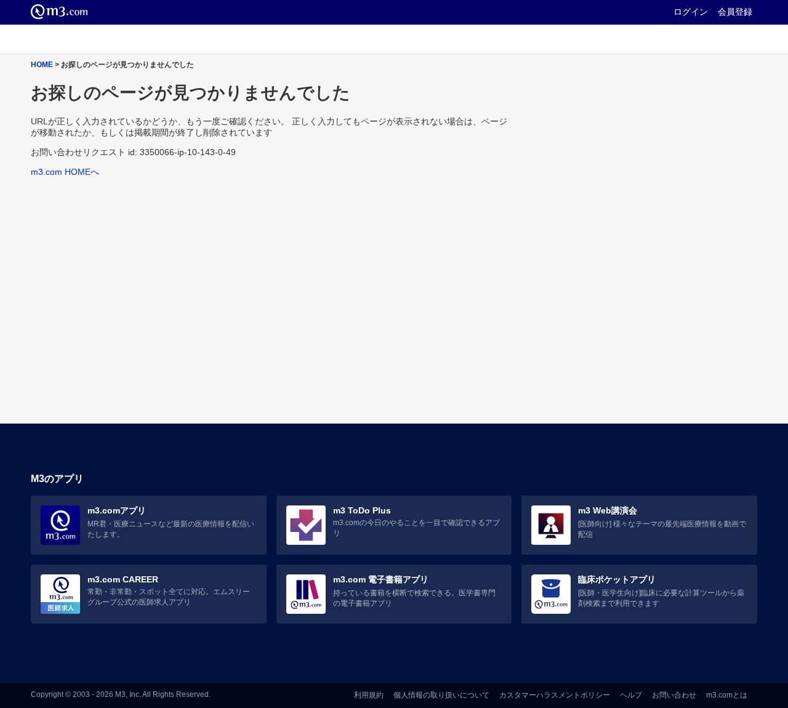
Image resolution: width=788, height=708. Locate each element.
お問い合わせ (674, 695)
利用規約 (369, 695)
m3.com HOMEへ (65, 172)
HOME (42, 64)
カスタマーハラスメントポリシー (554, 695)
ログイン (690, 12)
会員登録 (735, 12)
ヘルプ (631, 695)
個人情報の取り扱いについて (441, 695)
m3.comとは (726, 695)
